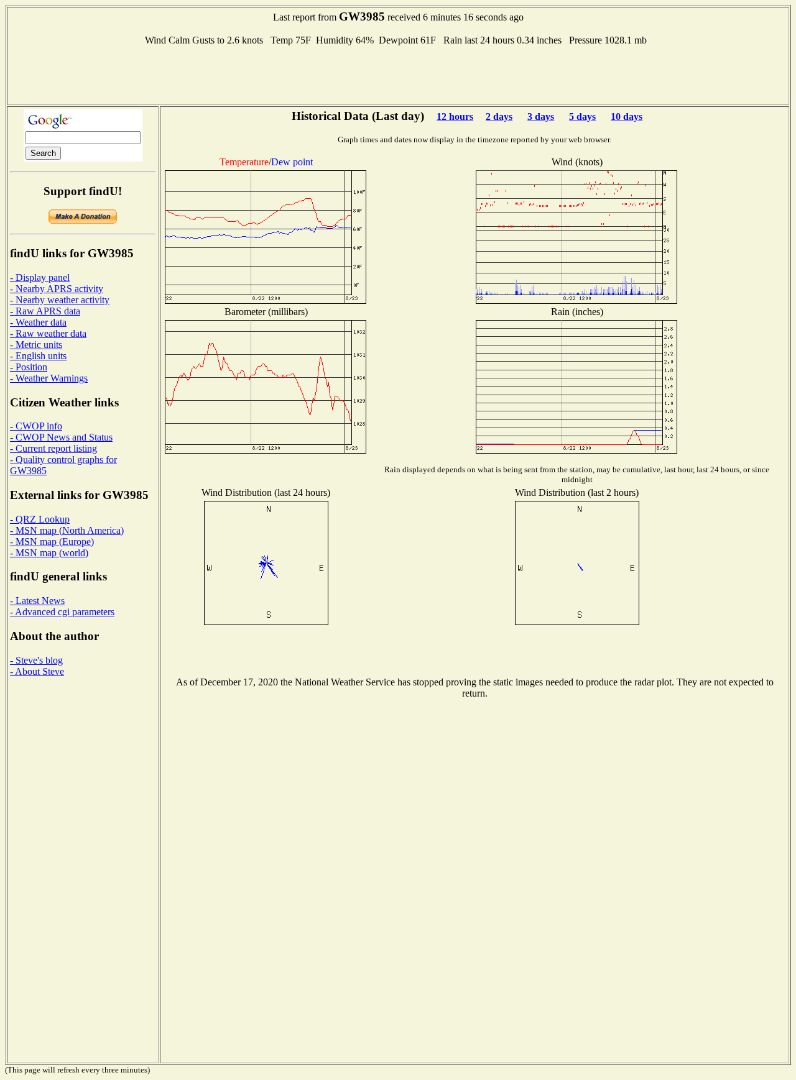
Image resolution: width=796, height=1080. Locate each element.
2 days (499, 116)
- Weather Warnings (49, 378)
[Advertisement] (398, 74)
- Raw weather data (48, 333)
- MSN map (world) (49, 552)
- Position (28, 367)
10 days (626, 116)
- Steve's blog (36, 660)
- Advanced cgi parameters (62, 611)
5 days (582, 116)
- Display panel (40, 277)
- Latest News (37, 600)
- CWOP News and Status (61, 437)
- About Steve (37, 671)
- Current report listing (53, 448)
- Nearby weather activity (59, 300)
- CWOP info (36, 426)
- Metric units (36, 344)
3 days (540, 116)
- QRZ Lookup (40, 519)
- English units (38, 355)
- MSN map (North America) (67, 530)
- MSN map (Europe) (52, 541)
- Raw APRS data (45, 311)
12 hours (455, 116)
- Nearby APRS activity (56, 288)
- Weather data (38, 322)
